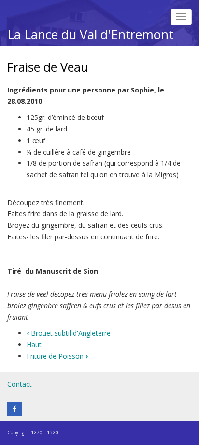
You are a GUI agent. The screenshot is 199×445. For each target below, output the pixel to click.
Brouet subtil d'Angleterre (69, 333)
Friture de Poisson (57, 356)
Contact (19, 384)
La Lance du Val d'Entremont (90, 34)
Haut (34, 344)
